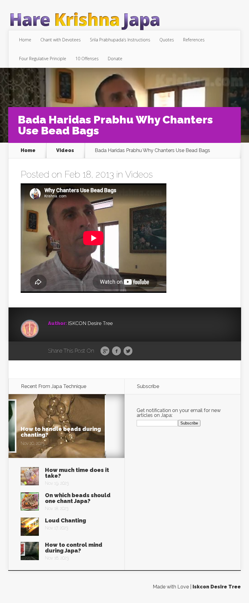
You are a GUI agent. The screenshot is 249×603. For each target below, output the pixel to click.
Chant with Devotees (60, 40)
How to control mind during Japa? (73, 548)
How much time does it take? (77, 473)
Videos (65, 150)
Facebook (116, 351)
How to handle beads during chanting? (61, 432)
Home (25, 40)
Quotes (166, 40)
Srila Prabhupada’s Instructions (120, 40)
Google (105, 351)
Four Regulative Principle (42, 58)
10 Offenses (87, 58)
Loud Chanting (65, 520)
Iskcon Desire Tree (217, 587)
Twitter (128, 351)
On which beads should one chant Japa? (78, 498)
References (194, 40)
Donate (115, 58)
